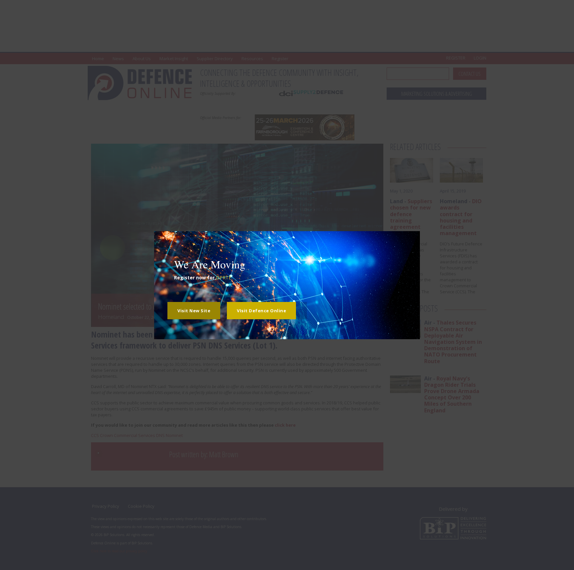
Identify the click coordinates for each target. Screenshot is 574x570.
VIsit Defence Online (261, 311)
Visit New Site (193, 311)
